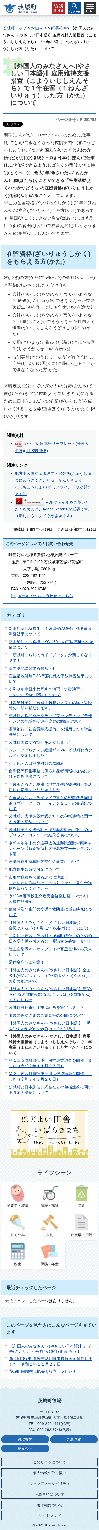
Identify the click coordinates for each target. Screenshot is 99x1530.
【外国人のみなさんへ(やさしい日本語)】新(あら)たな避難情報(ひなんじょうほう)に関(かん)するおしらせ (50, 994)
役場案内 (25, 1439)
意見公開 (25, 1449)
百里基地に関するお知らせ (32, 668)
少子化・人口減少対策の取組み (36, 763)
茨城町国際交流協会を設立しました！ (42, 742)
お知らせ (39, 28)
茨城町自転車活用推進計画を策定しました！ (48, 1007)
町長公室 (59, 28)
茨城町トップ (14, 28)
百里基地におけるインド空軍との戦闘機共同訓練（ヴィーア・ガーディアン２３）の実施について (50, 803)
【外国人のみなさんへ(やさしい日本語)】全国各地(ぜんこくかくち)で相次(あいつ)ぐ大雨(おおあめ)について (50, 975)
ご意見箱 (74, 1439)
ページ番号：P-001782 (76, 119)
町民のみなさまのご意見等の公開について (46, 1015)
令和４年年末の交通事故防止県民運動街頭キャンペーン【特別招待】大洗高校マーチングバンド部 (50, 848)
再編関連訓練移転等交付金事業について (44, 861)
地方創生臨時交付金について (34, 869)
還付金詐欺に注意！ (26, 962)
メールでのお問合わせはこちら (45, 595)
